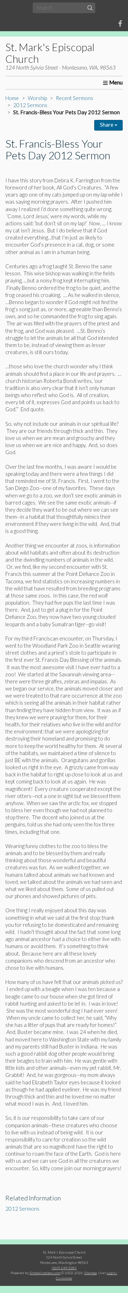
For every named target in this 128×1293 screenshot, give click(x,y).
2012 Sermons (30, 105)
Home (12, 98)
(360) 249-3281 (64, 1268)
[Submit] (90, 7)
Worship (37, 98)
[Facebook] (120, 23)
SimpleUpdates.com (45, 1273)
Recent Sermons (74, 98)
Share (107, 125)
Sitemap (90, 1273)
